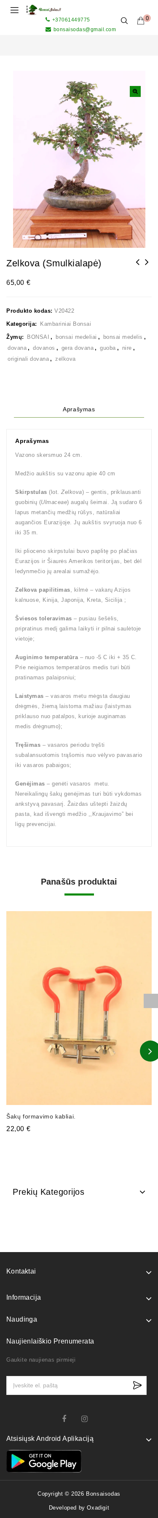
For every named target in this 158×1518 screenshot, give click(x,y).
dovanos (44, 348)
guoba (108, 348)
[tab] (79, 409)
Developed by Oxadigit (79, 1508)
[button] (135, 91)
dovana (17, 348)
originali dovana (28, 359)
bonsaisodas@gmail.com (85, 29)
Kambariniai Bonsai (65, 324)
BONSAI (38, 337)
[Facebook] (69, 1418)
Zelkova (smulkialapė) (137, 268)
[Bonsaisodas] (43, 9)
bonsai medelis (123, 337)
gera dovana (78, 348)
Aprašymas (79, 409)
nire (127, 348)
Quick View (140, 912)
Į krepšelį (79, 1145)
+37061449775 (71, 20)
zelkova (65, 359)
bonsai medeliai (76, 337)
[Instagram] (88, 1418)
